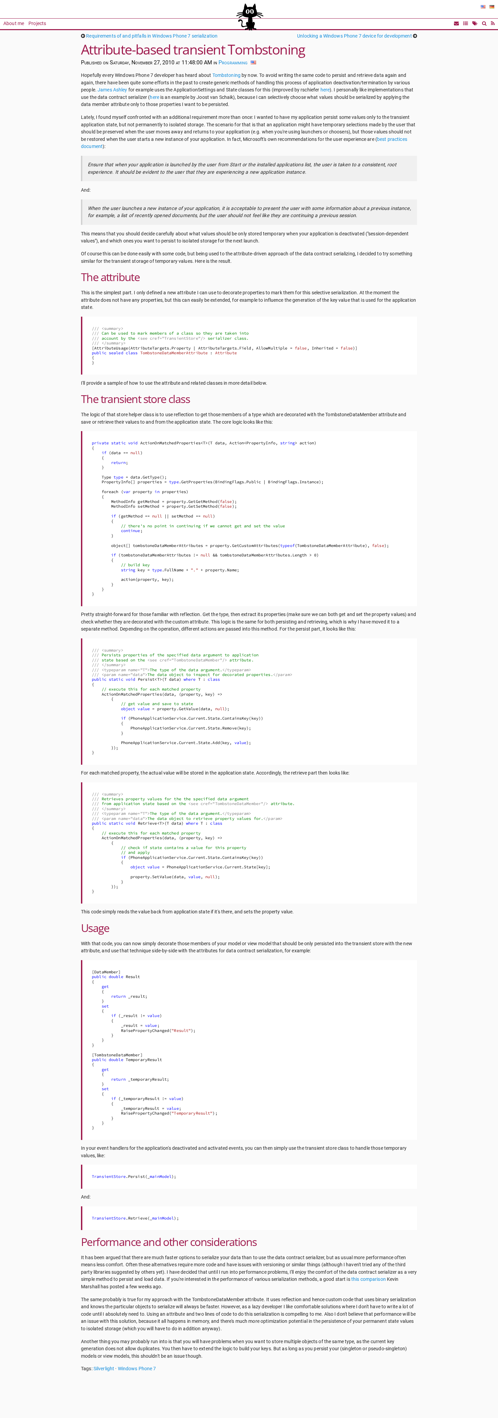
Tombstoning (226, 75)
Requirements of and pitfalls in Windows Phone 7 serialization (151, 36)
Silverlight (104, 1369)
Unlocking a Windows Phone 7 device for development (354, 36)
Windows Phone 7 (137, 1369)
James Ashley (112, 90)
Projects (37, 23)
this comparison (368, 1279)
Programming (233, 62)
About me (13, 23)
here (325, 90)
